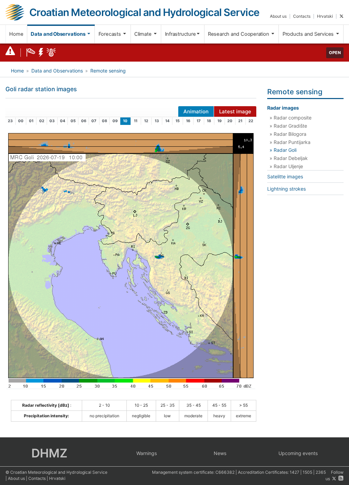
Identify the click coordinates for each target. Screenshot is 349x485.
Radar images (283, 108)
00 (21, 120)
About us (278, 16)
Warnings (146, 453)
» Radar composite (291, 117)
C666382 (224, 472)
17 (199, 120)
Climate (143, 34)
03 (52, 120)
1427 (294, 472)
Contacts (301, 16)
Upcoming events (298, 453)
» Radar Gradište (288, 126)
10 (125, 120)
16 (188, 120)
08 (104, 120)
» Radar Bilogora (288, 134)
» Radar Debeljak (289, 158)
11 (135, 120)
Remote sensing (108, 71)
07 (93, 120)
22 (250, 120)
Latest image (235, 111)
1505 (307, 472)
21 (240, 120)
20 (229, 120)
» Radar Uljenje (286, 166)
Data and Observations (58, 34)
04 (62, 120)
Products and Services (309, 34)
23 (10, 120)
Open (335, 52)
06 (83, 120)
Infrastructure (180, 34)
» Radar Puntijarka (290, 142)
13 (157, 120)
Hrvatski (325, 16)
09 (115, 120)
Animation (196, 111)
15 (178, 120)
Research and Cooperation (239, 34)
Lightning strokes (286, 189)
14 (167, 120)
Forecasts (110, 34)
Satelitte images (285, 176)
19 (219, 120)
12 (146, 120)
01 (31, 120)
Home (16, 34)
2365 (321, 472)
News (220, 453)
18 (209, 120)
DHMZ (49, 453)
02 (41, 120)
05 (73, 120)
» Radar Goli (283, 150)
